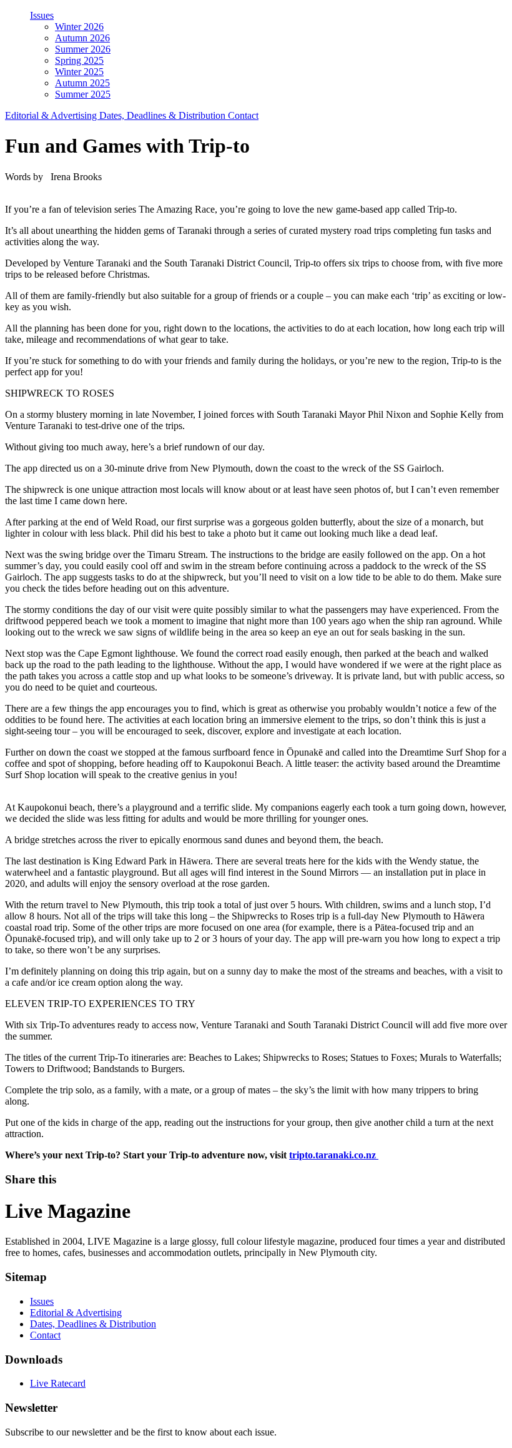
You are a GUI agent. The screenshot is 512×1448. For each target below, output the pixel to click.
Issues (42, 15)
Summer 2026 (83, 49)
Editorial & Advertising (52, 115)
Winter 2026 (79, 26)
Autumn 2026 (82, 38)
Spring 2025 (79, 60)
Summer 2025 (83, 94)
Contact (243, 115)
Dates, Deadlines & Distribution (163, 115)
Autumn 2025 (82, 83)
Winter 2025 (79, 71)
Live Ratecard (58, 1383)
